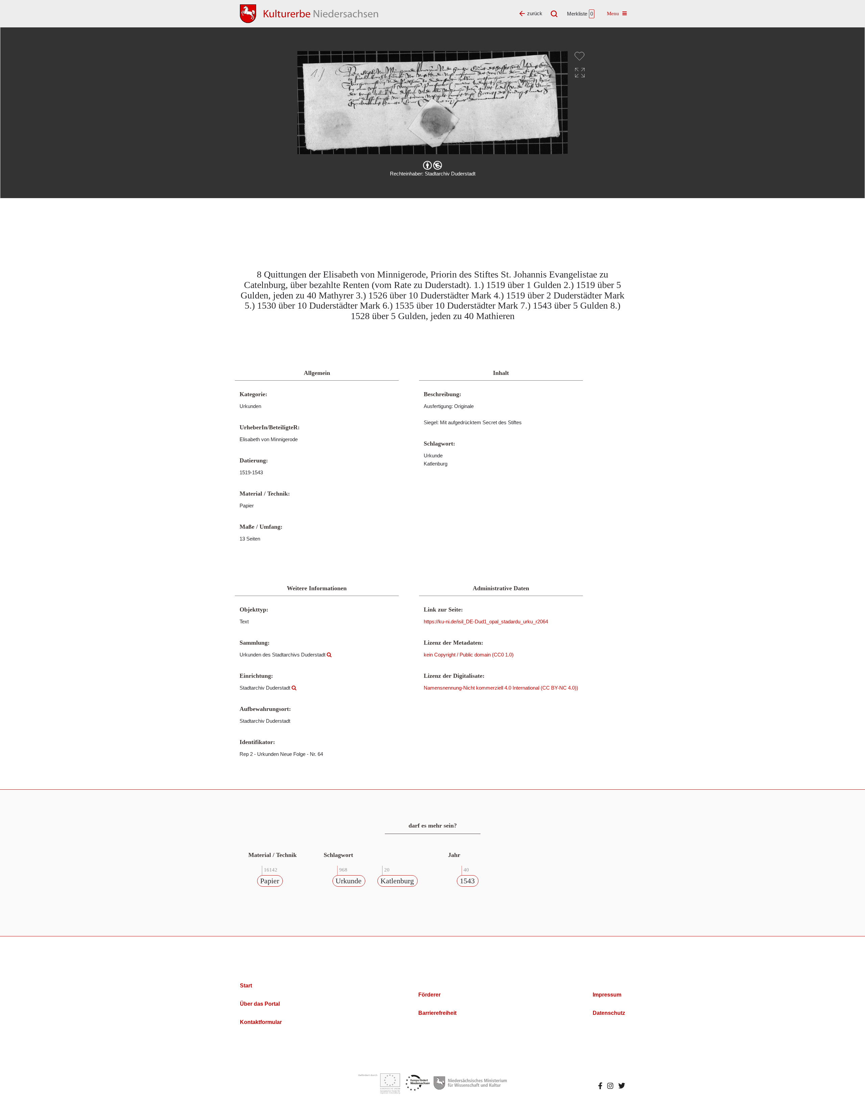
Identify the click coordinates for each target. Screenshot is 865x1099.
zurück (534, 13)
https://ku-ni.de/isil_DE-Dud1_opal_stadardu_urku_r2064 (486, 621)
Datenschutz (609, 1013)
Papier (269, 881)
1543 (467, 881)
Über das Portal (260, 1004)
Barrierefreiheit (437, 1013)
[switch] (579, 56)
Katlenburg (397, 881)
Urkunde (349, 881)
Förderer (429, 995)
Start (246, 985)
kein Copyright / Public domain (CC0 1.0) (469, 655)
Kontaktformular (261, 1022)
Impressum (607, 995)
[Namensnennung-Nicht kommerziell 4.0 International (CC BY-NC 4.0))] (432, 165)
